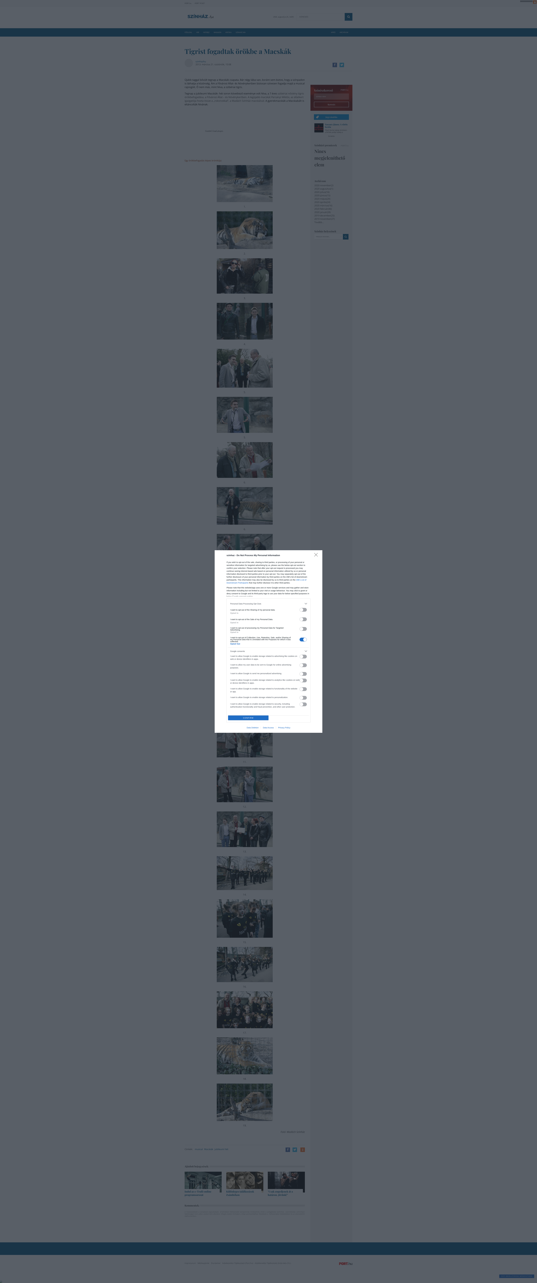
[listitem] (268, 603)
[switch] (303, 610)
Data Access (268, 727)
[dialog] (268, 641)
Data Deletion (253, 727)
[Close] (317, 555)
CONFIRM (248, 718)
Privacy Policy (284, 727)
